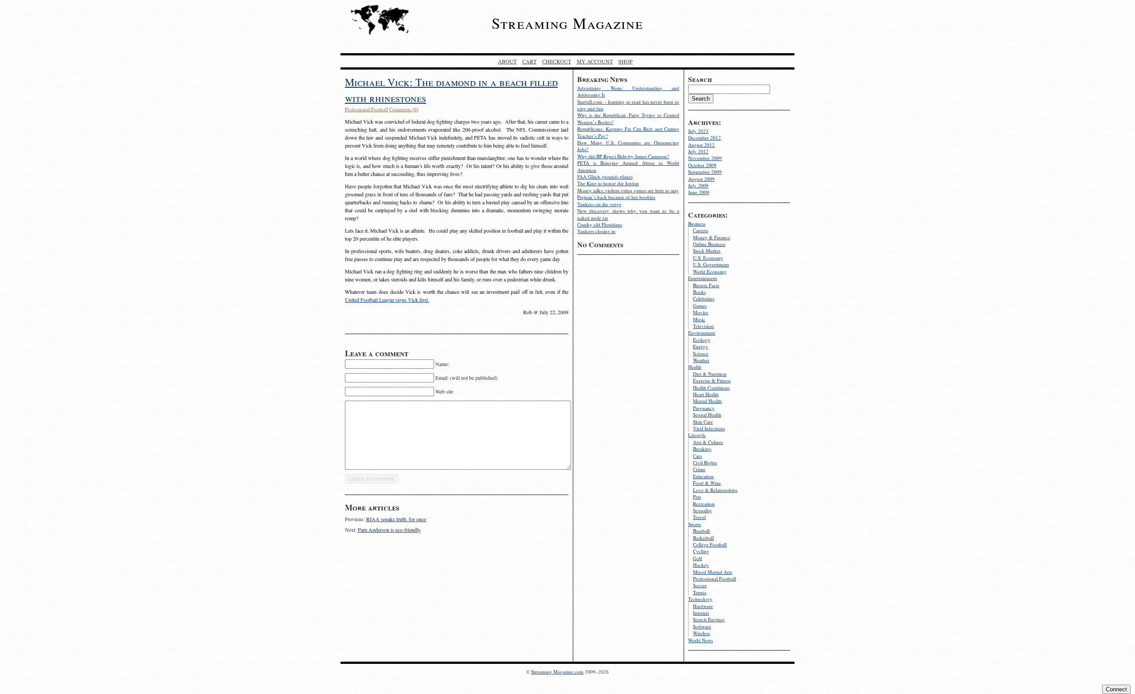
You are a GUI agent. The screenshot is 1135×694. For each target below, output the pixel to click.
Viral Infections (709, 428)
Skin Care (703, 421)
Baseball (701, 530)
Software (702, 626)
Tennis (699, 592)
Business (696, 223)
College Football (710, 544)
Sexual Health (707, 414)
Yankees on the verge (599, 204)
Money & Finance (711, 237)
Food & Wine (707, 483)
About (507, 61)
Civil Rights (705, 462)
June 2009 (698, 192)
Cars (697, 455)
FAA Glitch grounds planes (605, 176)
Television (703, 326)
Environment (701, 332)
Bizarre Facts (706, 285)
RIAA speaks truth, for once (396, 518)
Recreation (704, 503)
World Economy (710, 271)
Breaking (702, 448)
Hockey (701, 564)
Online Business (709, 244)
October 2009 (702, 165)
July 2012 (698, 151)
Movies (700, 312)
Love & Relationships (715, 490)
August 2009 (701, 178)
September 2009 (705, 171)
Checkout (556, 61)
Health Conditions (711, 387)
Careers (700, 230)
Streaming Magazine (567, 23)
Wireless (701, 633)
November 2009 (705, 158)
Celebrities (703, 298)
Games (700, 305)
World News (700, 640)
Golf (697, 558)
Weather (701, 360)
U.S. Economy (708, 257)
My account (595, 61)
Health (694, 366)
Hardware (703, 606)
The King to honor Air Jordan (608, 183)
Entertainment (702, 278)
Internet (701, 612)
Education (703, 476)
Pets (697, 496)
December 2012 (704, 137)
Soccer (700, 585)
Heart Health (706, 394)
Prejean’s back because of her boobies (616, 197)
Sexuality (702, 510)
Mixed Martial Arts (712, 572)
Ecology (701, 339)
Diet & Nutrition (710, 373)
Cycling (701, 551)
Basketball (703, 537)
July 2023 (698, 131)
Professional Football (714, 578)
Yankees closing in (596, 231)
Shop (625, 61)
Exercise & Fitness (712, 380)
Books (699, 292)
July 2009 (698, 185)
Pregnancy (704, 408)
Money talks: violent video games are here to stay (628, 190)
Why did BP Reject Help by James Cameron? (623, 156)
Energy (700, 346)
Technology (700, 599)
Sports (694, 524)
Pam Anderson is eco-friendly (389, 529)
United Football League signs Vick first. (387, 299)
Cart (529, 61)
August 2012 (701, 144)
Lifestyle (697, 435)
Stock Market (706, 250)
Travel (699, 517)
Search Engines (708, 619)
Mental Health (707, 401)
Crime (699, 469)
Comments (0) (404, 109)
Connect (1116, 689)
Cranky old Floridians (599, 224)
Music (699, 319)
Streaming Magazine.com (557, 671)
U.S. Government (711, 264)
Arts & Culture (708, 442)
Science (700, 353)
